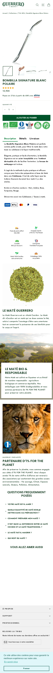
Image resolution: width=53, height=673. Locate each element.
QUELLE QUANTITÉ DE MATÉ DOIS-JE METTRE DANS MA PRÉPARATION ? (24, 511)
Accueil (5, 13)
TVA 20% (21, 13)
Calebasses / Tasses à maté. (34, 196)
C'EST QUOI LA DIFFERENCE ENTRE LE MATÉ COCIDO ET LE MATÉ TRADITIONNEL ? (28, 525)
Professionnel (11, 623)
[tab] (10, 139)
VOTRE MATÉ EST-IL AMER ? (20, 504)
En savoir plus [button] (11, 662)
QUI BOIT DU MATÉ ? (17, 538)
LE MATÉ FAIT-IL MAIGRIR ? (20, 532)
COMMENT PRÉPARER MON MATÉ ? (24, 518)
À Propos (8, 609)
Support (7, 616)
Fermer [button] (26, 668)
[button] (8, 88)
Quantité (7, 105)
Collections (13, 13)
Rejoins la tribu (12, 631)
